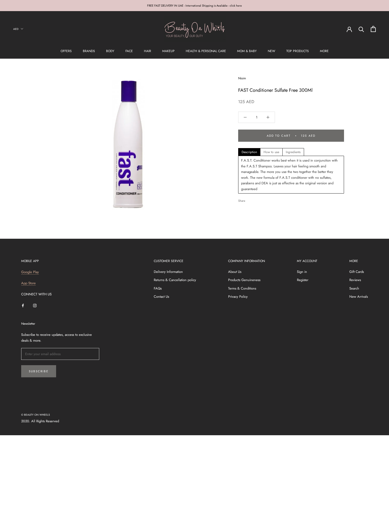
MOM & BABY (247, 51)
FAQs (158, 288)
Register (302, 279)
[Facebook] (250, 199)
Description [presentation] (249, 152)
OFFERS (66, 51)
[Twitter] (257, 199)
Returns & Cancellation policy (175, 279)
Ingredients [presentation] (293, 152)
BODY (110, 51)
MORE (324, 51)
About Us (234, 271)
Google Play (30, 271)
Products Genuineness (244, 279)
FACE (129, 51)
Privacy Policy (238, 296)
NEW (271, 51)
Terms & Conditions (242, 288)
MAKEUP (168, 51)
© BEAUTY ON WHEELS (35, 415)
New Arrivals (358, 296)
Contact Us (161, 296)
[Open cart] (373, 29)
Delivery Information (168, 271)
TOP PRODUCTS (297, 51)
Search (354, 288)
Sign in (302, 271)
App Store (28, 283)
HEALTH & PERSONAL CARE (206, 51)
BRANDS (89, 51)
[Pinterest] (264, 199)
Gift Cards (356, 271)
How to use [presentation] (271, 152)
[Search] (361, 29)
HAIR (147, 51)
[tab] (249, 152)
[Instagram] (35, 305)
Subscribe (38, 371)
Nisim (242, 78)
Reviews (355, 279)
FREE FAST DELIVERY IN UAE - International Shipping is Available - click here (194, 5)
